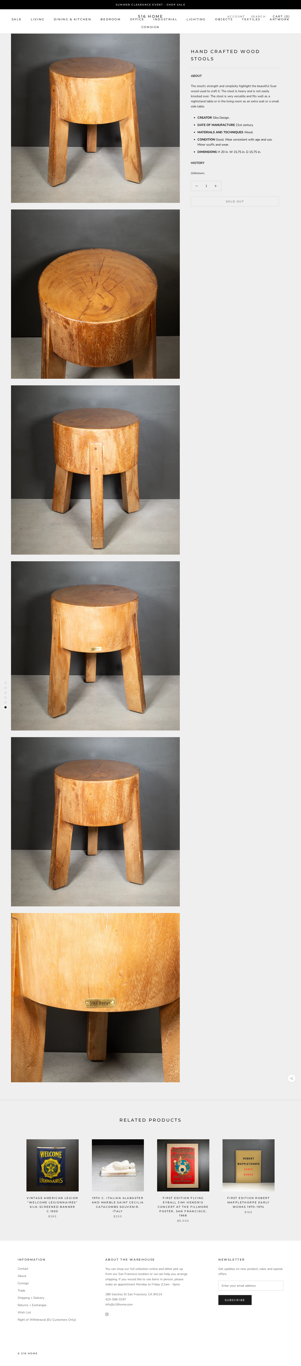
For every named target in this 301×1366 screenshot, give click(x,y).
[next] (287, 1176)
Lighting (196, 19)
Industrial (165, 19)
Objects (224, 19)
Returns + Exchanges (32, 1305)
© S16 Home (28, 1353)
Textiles (251, 19)
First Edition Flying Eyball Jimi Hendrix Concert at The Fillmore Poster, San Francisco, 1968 (183, 1206)
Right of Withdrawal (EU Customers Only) (47, 1320)
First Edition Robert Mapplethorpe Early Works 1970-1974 (248, 1202)
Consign (150, 27)
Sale (17, 19)
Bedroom (110, 19)
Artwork (279, 19)
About (22, 1276)
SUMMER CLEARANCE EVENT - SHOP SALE (150, 4)
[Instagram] (106, 1314)
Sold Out (235, 201)
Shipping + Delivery (31, 1298)
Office (137, 19)
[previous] (14, 1176)
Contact (23, 1269)
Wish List (24, 1312)
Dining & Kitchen (72, 19)
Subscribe (235, 1300)
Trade (21, 1290)
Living (38, 19)
